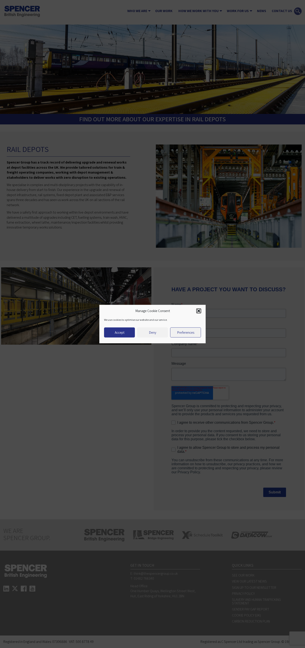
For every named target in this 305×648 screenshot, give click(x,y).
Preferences (185, 332)
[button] (198, 311)
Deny (152, 332)
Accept (119, 332)
